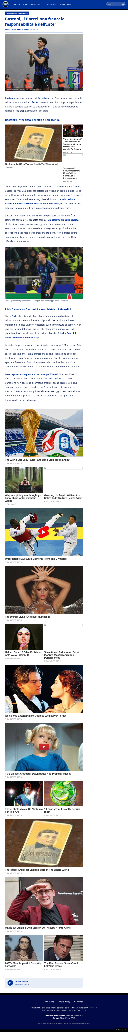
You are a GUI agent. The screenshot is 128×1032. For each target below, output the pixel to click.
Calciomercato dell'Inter (17, 13)
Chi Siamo (49, 1002)
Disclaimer (78, 1002)
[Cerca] (123, 4)
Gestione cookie (121, 1030)
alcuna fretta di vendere (48, 378)
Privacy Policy (64, 1002)
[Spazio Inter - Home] (5, 4)
